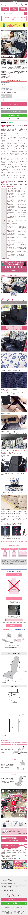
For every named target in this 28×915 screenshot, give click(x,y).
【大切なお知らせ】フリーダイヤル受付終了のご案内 (14, 18)
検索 (25, 13)
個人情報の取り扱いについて (9, 887)
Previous (2, 44)
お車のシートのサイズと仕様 (18, 125)
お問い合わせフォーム (14, 899)
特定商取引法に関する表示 (8, 884)
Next (25, 44)
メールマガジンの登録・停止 (9, 890)
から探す (5, 9)
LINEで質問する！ (14, 115)
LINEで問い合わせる (14, 903)
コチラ (19, 858)
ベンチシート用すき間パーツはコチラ (11, 537)
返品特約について (5, 108)
